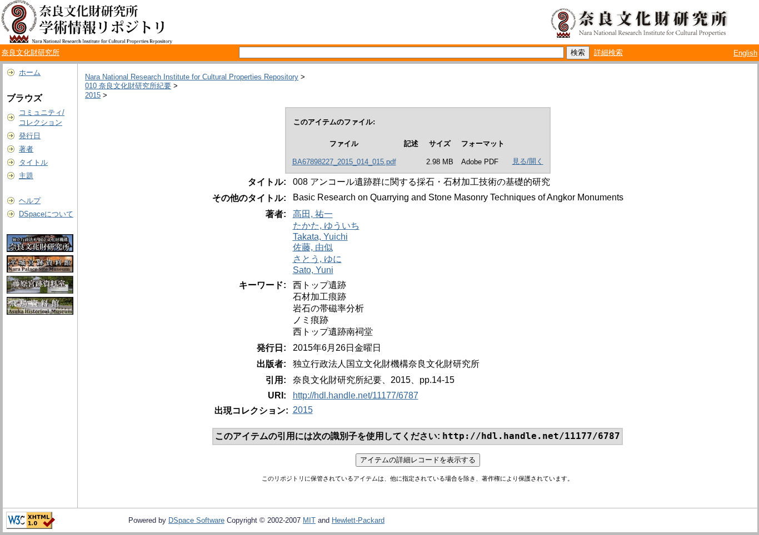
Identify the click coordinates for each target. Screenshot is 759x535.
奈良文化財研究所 (30, 52)
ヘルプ (30, 200)
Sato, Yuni (313, 270)
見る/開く (527, 161)
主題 (26, 175)
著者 (26, 149)
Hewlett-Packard (358, 520)
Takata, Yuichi (320, 236)
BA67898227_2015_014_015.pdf (344, 162)
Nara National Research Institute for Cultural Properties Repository (191, 77)
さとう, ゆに (317, 259)
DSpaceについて (46, 214)
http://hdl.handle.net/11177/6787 (355, 395)
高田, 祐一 (313, 214)
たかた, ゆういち (326, 225)
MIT (309, 520)
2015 (93, 95)
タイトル (33, 162)
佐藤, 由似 (313, 247)
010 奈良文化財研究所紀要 (128, 86)
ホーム (30, 72)
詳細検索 (608, 52)
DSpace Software (196, 520)
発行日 (30, 136)
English (745, 53)
